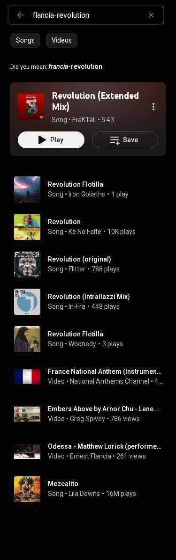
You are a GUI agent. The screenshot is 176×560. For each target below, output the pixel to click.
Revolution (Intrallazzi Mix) (89, 296)
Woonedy (82, 344)
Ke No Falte (85, 231)
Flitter (77, 269)
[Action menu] (153, 106)
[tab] (25, 40)
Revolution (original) (79, 259)
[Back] (20, 14)
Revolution (64, 221)
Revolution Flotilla (75, 184)
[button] (31, 107)
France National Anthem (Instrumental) (105, 371)
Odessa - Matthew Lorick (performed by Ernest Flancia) (105, 446)
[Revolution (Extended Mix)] (31, 107)
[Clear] (151, 14)
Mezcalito (63, 483)
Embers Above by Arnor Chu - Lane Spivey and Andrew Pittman (105, 409)
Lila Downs (84, 493)
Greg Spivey (87, 418)
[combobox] (98, 15)
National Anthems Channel (109, 381)
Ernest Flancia (90, 456)
